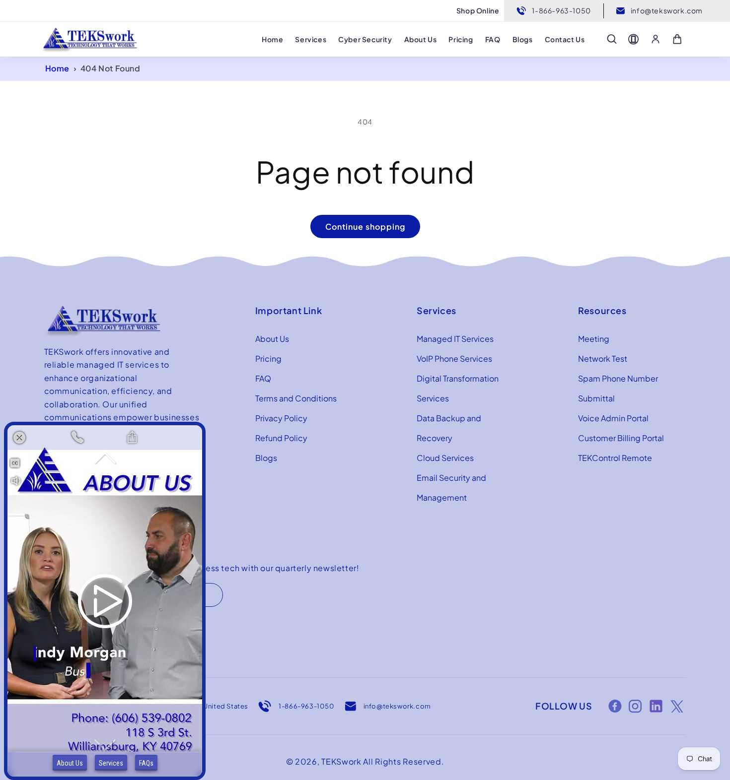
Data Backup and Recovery (449, 428)
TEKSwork (341, 761)
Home (57, 68)
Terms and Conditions (296, 398)
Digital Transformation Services (458, 388)
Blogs (266, 458)
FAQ (263, 378)
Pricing (268, 358)
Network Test (602, 358)
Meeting (593, 338)
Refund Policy (281, 438)
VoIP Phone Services (454, 358)
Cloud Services (445, 458)
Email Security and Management (451, 487)
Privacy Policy (281, 418)
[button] (612, 39)
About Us (272, 338)
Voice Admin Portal (613, 418)
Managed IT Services (455, 338)
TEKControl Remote (615, 458)
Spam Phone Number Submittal (618, 388)
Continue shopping (365, 226)
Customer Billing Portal (621, 438)
